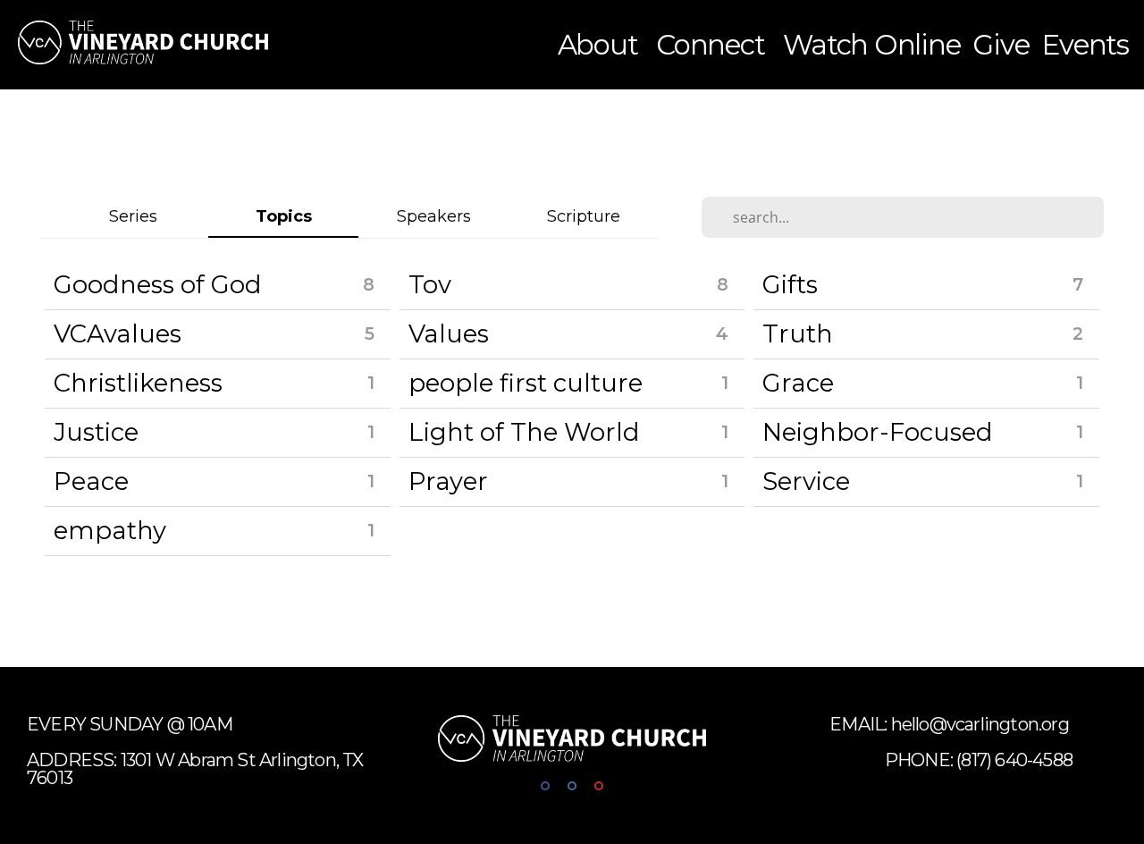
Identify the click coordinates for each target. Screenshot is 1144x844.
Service (806, 481)
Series (133, 216)
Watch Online (871, 45)
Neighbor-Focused (877, 432)
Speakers (434, 216)
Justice (96, 432)
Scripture (583, 216)
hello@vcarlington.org (981, 724)
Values (448, 333)
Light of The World (524, 432)
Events (1085, 45)
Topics (284, 216)
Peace (91, 481)
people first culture (525, 382)
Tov (429, 284)
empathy (110, 530)
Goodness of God (158, 284)
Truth (797, 333)
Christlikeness (138, 382)
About (601, 45)
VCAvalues (117, 333)
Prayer (448, 481)
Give (1000, 45)
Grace (798, 382)
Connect (713, 45)
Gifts (790, 284)
